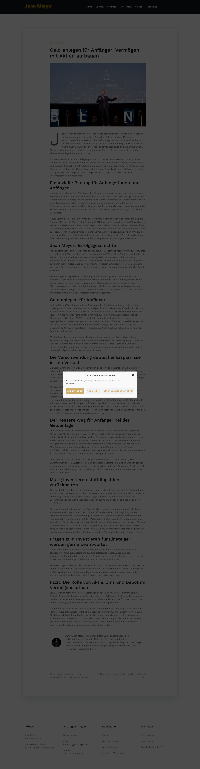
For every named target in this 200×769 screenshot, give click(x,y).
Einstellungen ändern (118, 391)
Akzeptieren (75, 391)
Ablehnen (93, 391)
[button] (133, 375)
